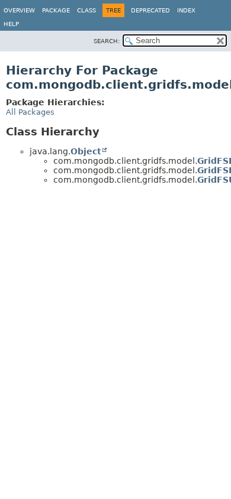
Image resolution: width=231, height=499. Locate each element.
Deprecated (150, 10)
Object (85, 151)
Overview (19, 10)
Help (11, 24)
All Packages (30, 112)
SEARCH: (107, 41)
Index (186, 10)
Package (56, 10)
